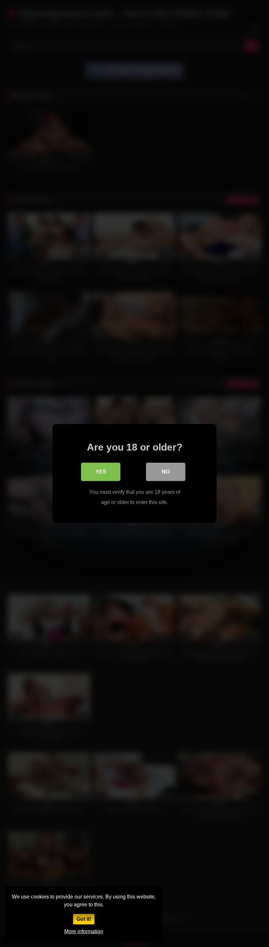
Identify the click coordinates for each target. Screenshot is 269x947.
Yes (100, 471)
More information (83, 931)
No (166, 471)
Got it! (83, 919)
